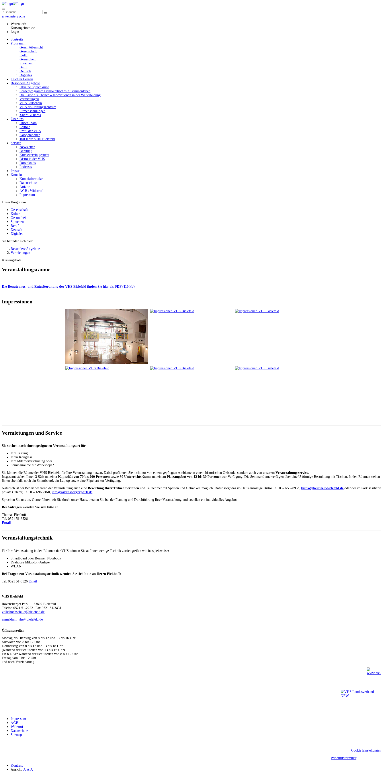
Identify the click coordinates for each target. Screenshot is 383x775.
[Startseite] (13, 4)
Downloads (28, 163)
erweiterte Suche (13, 16)
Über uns (17, 119)
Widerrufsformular (343, 758)
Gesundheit (27, 59)
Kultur (24, 55)
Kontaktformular (31, 179)
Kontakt (16, 175)
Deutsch (25, 71)
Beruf (23, 67)
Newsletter (27, 147)
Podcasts (26, 167)
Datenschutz (28, 183)
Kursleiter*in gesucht (34, 155)
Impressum (27, 195)
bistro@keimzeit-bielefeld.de (322, 488)
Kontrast (17, 765)
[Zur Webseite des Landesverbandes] (361, 700)
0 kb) (131, 286)
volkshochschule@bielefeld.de (23, 612)
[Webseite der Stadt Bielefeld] (374, 677)
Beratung (26, 151)
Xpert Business (30, 115)
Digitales (26, 75)
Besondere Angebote (25, 83)
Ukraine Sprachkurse (34, 87)
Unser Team (28, 123)
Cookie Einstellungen (366, 750)
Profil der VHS (30, 131)
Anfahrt (25, 187)
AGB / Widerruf (31, 191)
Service (16, 143)
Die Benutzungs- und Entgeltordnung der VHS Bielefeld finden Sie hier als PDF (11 (64, 286)
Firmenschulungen (32, 111)
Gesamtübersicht (31, 47)
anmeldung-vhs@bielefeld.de (22, 619)
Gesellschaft (28, 51)
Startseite (17, 39)
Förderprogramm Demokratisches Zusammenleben (55, 91)
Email (6, 522)
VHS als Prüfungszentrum (38, 107)
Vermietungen (29, 99)
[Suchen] (45, 13)
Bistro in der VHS (32, 159)
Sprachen (26, 63)
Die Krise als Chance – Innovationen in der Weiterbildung (60, 95)
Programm (18, 43)
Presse (15, 171)
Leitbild (25, 127)
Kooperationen (30, 135)
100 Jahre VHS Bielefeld (37, 139)
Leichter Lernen (22, 79)
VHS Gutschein (31, 103)
